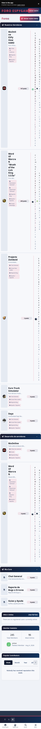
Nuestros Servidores (13, 25)
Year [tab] (25, 663)
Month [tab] (17, 663)
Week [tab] (8, 663)
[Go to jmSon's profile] (9, 644)
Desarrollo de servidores (15, 436)
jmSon (14, 643)
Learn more (4, 4)
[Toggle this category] (37, 25)
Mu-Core (8, 569)
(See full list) (33, 615)
